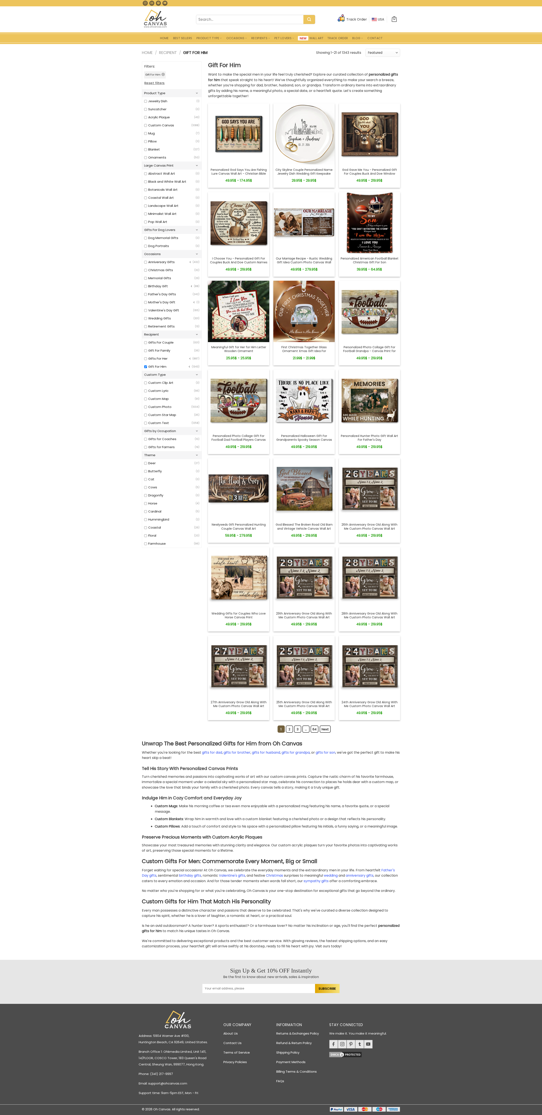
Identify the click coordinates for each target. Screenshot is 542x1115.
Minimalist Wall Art (162, 213)
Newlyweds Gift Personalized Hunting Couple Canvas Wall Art (239, 526)
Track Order (337, 38)
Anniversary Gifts (161, 262)
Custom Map (158, 399)
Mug (151, 133)
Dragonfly (155, 495)
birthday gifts (190, 875)
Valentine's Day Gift (163, 310)
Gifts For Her (157, 358)
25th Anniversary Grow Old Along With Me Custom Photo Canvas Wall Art (304, 704)
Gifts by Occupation (160, 431)
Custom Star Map (162, 415)
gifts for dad (212, 752)
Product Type (207, 38)
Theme (149, 455)
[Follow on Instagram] (145, 3)
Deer (152, 463)
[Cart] (394, 19)
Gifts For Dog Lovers (159, 230)
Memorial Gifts (159, 278)
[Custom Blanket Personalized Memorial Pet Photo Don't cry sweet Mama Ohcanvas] (238, 133)
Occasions (235, 38)
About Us (230, 1033)
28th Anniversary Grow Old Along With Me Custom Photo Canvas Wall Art (369, 615)
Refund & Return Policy (294, 1043)
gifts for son (325, 752)
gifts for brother (237, 752)
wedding (331, 875)
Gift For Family (159, 350)
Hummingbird (158, 519)
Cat (151, 479)
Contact (375, 38)
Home (164, 38)
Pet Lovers (283, 38)
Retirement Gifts (161, 326)
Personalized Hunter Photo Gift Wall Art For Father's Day (369, 438)
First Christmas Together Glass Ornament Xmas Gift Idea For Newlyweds (304, 351)
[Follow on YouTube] (164, 3)
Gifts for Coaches (162, 439)
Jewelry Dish (157, 101)
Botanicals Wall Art (163, 189)
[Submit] (309, 19)
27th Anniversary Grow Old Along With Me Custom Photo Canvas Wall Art (239, 704)
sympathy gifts (316, 881)
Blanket (154, 149)
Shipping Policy (287, 1052)
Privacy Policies (235, 1062)
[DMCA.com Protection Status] (366, 1054)
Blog (356, 38)
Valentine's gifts (232, 875)
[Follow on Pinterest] (158, 3)
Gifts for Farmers (161, 447)
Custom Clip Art (160, 382)
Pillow (152, 141)
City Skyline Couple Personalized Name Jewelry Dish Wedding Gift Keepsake (304, 171)
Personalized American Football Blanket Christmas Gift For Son (369, 260)
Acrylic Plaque (159, 117)
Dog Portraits (158, 246)
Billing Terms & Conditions (296, 1071)
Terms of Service (236, 1052)
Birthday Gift (158, 286)
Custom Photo (159, 407)
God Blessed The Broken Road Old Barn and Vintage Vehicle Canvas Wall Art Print (304, 528)
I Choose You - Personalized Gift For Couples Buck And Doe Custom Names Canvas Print (238, 262)
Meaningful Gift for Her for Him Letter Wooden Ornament (238, 349)
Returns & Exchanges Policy (297, 1033)
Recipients (259, 38)
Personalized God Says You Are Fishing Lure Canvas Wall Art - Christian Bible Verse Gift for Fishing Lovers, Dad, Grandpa (239, 175)
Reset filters (154, 83)
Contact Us (232, 1043)
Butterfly (155, 471)
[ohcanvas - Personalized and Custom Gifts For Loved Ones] (155, 19)
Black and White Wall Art (167, 181)
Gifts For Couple (161, 342)
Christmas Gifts (160, 270)
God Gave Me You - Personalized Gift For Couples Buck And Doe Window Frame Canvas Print (369, 174)
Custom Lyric (158, 390)
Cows (152, 487)
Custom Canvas (161, 125)
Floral (152, 535)
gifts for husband (266, 752)
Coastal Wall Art (161, 197)
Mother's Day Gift (161, 302)
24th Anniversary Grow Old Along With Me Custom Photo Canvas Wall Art (370, 704)
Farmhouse (157, 543)
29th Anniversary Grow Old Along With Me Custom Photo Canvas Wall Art (304, 615)
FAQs (280, 1081)
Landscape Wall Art (163, 205)
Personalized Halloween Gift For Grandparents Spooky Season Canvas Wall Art (304, 440)
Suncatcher (157, 109)
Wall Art (316, 38)
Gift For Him (157, 366)
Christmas (274, 875)
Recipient (168, 52)
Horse (152, 503)
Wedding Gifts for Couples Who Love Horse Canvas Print (239, 615)
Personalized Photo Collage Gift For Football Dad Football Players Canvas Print (239, 440)
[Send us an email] (151, 3)
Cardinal (154, 511)
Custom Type (155, 374)
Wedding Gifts (159, 318)
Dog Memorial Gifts (163, 238)
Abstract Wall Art (161, 173)
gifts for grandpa (296, 752)
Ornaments (157, 157)
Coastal (154, 527)
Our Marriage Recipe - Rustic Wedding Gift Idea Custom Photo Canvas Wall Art (304, 262)
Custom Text (158, 423)
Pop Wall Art (157, 222)
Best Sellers (182, 38)
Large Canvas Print (159, 165)
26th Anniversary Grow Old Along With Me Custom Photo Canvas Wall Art (369, 526)
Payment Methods (291, 1062)
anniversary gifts (359, 875)
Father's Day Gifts (162, 294)
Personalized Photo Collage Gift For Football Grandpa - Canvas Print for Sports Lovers (369, 351)
